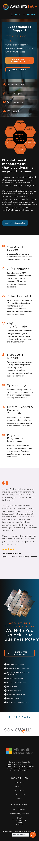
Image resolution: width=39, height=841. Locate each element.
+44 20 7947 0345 (19, 809)
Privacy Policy (32, 831)
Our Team (19, 790)
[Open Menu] (6, 14)
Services (19, 783)
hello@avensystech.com (19, 813)
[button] (15, 573)
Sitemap (24, 831)
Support (19, 786)
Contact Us (19, 794)
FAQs (19, 798)
